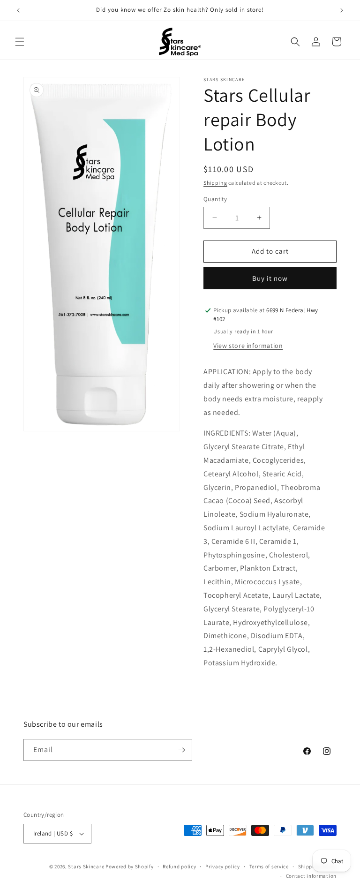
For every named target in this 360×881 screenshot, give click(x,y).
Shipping (215, 182)
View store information (248, 345)
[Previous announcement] (18, 10)
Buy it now (270, 278)
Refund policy (179, 866)
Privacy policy (222, 866)
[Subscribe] (181, 750)
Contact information (311, 876)
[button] (19, 41)
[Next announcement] (341, 10)
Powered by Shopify (129, 866)
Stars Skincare (86, 866)
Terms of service (269, 866)
